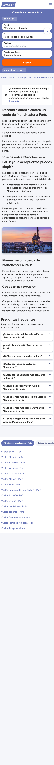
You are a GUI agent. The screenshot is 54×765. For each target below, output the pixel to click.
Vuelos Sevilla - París (11, 451)
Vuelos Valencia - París (12, 468)
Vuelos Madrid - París (12, 457)
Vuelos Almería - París (12, 495)
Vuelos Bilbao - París (11, 484)
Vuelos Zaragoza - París (13, 528)
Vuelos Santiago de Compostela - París (21, 490)
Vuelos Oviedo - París (12, 501)
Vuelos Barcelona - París (13, 462)
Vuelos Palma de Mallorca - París (17, 522)
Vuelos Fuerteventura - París (15, 517)
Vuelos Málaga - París (12, 479)
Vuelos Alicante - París (12, 473)
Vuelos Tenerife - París (12, 511)
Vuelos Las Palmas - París (14, 506)
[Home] (8, 4)
